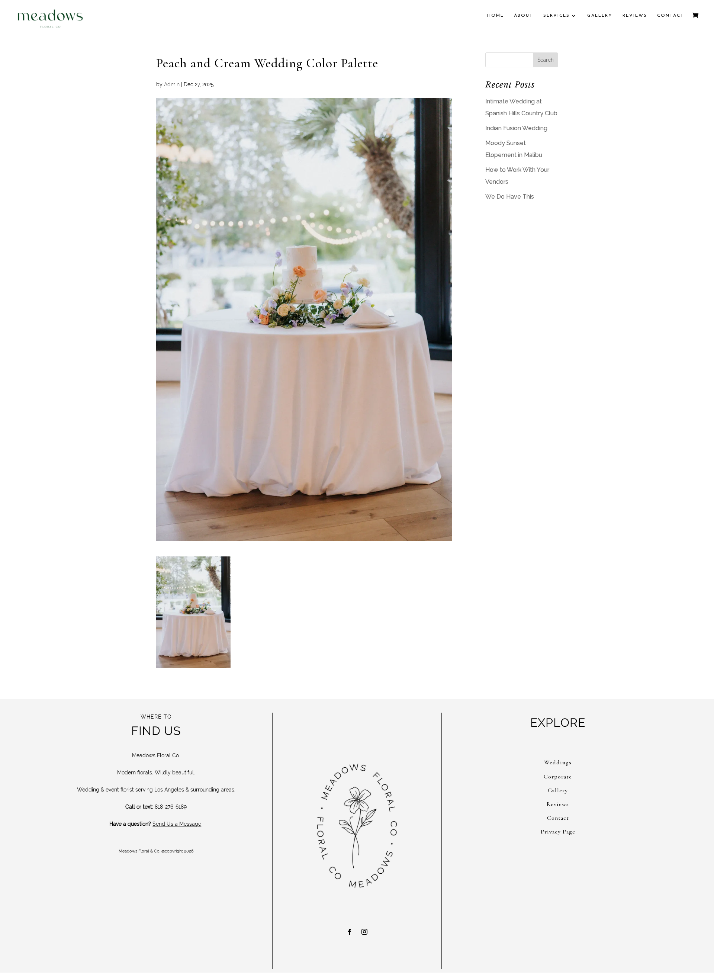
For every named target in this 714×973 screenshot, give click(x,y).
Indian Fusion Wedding (516, 128)
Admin (172, 84)
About (523, 15)
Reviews (635, 15)
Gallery (599, 15)
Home (495, 15)
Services (556, 15)
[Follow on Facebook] (350, 932)
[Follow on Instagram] (364, 932)
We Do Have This (509, 196)
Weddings (558, 762)
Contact (670, 15)
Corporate (558, 776)
